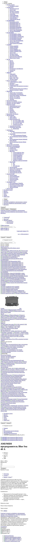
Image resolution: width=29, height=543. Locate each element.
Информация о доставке (14, 514)
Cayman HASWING (14, 147)
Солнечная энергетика (15, 127)
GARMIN (9, 44)
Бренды (5, 191)
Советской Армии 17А (22, 231)
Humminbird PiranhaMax (16, 27)
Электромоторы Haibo (15, 171)
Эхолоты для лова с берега (13, 103)
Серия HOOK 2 (13, 18)
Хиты (5, 194)
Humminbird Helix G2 (15, 23)
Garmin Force (13, 148)
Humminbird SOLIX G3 (15, 28)
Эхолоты (12, 99)
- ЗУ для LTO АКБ (17, 123)
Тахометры (12, 70)
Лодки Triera (10, 188)
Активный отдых (11, 182)
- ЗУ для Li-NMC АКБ (18, 120)
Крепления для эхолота (12, 114)
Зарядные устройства (15, 170)
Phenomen (12, 131)
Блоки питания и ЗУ (15, 119)
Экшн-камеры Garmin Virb (16, 186)
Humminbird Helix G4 (15, 26)
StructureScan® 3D (14, 8)
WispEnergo (12, 134)
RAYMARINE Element (15, 39)
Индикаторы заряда (14, 107)
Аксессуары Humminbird (16, 30)
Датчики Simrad (14, 79)
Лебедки (12, 64)
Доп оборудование (14, 12)
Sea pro (8, 59)
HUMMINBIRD (11, 20)
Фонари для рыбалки (15, 98)
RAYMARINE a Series (15, 34)
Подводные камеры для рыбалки (18, 95)
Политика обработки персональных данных (15, 203)
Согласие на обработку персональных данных (15, 202)
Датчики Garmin (14, 54)
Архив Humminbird (14, 176)
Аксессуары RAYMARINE (16, 40)
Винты (11, 60)
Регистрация (10, 223)
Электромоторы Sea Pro (16, 172)
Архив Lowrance (14, 178)
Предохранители (8, 432)
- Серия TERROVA (17, 156)
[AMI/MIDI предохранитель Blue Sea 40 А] (12, 437)
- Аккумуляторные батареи (19, 132)
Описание (6, 473)
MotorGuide (12, 162)
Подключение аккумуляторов (11, 431)
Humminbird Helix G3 (15, 24)
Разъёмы (12, 110)
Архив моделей (10, 174)
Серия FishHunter (14, 15)
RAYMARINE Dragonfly (16, 38)
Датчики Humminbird (15, 31)
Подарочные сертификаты (16, 68)
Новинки (6, 192)
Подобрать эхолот (14, 6)
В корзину (3, 468)
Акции (5, 195)
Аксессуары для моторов (16, 168)
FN (4, 429)
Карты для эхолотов (12, 80)
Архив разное (13, 180)
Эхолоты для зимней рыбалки (14, 102)
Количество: (4, 462)
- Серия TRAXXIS (17, 158)
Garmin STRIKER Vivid (15, 51)
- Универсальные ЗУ (17, 124)
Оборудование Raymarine (16, 43)
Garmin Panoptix (14, 48)
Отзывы (6, 475)
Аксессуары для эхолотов (16, 92)
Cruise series (12, 74)
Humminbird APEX (14, 22)
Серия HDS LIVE (14, 16)
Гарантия (6, 200)
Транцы (11, 71)
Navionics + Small (14, 84)
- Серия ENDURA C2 (17, 154)
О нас (6, 514)
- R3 (13, 163)
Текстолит (12, 111)
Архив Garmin (13, 175)
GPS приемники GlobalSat (16, 183)
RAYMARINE (10, 32)
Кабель (11, 108)
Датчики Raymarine (14, 42)
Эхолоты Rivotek (14, 187)
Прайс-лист (6, 196)
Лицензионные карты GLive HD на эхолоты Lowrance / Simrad (19, 89)
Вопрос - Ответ (8, 477)
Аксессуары (13, 10)
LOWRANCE (10, 7)
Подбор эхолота (10, 4)
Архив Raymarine (14, 179)
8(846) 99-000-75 (5, 228)
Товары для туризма (15, 96)
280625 (5, 510)
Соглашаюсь (4, 526)
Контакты (6, 204)
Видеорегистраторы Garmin (17, 184)
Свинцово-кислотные (15, 126)
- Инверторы (15, 128)
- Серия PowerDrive (17, 155)
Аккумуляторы (10, 115)
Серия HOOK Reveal (15, 19)
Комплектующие (11, 104)
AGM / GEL (13, 116)
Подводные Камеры (12, 100)
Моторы (12, 66)
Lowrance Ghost (13, 150)
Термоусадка (13, 112)
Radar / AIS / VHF (14, 78)
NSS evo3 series (13, 76)
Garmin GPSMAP (14, 47)
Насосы (11, 67)
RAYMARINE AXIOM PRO (17, 36)
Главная (6, 428)
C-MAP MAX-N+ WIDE (16, 82)
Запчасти (12, 63)
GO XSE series (13, 75)
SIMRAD (9, 72)
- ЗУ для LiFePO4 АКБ (18, 122)
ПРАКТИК (9, 91)
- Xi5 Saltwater (16, 166)
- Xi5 (13, 164)
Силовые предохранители (10, 433)
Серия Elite (12, 14)
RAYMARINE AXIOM (15, 35)
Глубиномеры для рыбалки (16, 94)
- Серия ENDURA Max (18, 152)
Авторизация (10, 221)
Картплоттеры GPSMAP (16, 56)
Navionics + (12, 83)
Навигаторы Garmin (15, 58)
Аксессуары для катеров (13, 144)
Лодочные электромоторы (13, 146)
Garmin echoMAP (14, 46)
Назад (5, 2)
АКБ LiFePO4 (13, 118)
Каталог (5, 245)
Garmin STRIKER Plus (15, 50)
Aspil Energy (10, 130)
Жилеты (12, 62)
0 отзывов (6, 454)
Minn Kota (12, 151)
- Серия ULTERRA (17, 159)
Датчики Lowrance (14, 11)
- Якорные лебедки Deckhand (19, 160)
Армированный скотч (15, 106)
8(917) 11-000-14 (5, 229)
